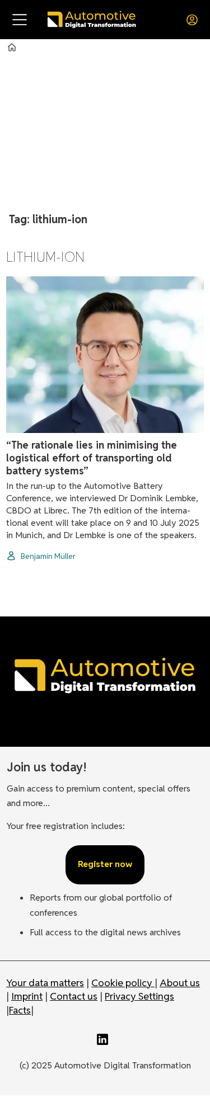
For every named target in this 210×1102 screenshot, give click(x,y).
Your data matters (45, 982)
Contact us (73, 996)
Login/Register (194, 19)
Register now (105, 864)
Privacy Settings (139, 996)
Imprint (27, 996)
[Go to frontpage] (91, 19)
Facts (20, 1010)
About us (180, 982)
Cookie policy (123, 982)
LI (105, 1039)
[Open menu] (19, 19)
